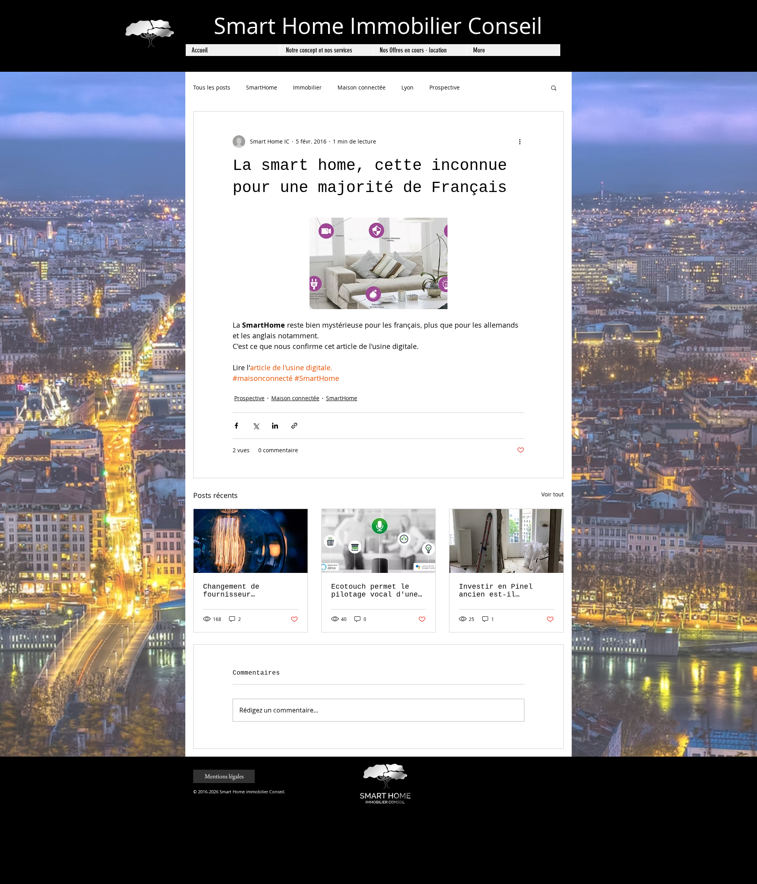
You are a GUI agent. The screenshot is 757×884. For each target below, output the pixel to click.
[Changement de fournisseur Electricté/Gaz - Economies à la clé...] (251, 541)
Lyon (407, 87)
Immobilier (307, 87)
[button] (553, 87)
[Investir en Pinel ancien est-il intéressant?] (506, 541)
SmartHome (261, 87)
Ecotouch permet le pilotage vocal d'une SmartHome (374, 591)
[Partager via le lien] (294, 425)
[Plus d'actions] (519, 141)
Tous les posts (211, 87)
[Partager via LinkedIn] (275, 425)
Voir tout (552, 494)
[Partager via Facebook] (236, 425)
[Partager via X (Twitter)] (255, 425)
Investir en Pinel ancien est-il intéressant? (496, 591)
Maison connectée (361, 87)
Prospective (444, 87)
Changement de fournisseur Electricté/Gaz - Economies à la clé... (248, 591)
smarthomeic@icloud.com (519, 791)
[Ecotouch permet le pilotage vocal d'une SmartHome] (379, 541)
